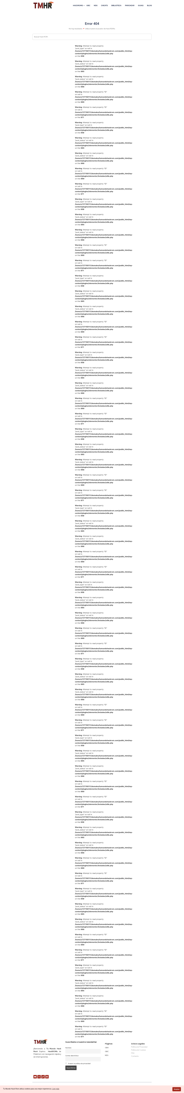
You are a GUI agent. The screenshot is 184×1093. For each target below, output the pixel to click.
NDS (95, 5)
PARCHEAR (129, 5)
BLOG (149, 5)
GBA (107, 1048)
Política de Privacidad (139, 1047)
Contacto (135, 1056)
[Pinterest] (47, 1076)
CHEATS (104, 5)
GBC (88, 5)
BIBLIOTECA (116, 5)
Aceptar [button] (177, 1089)
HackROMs (78, 5)
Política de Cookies (138, 1050)
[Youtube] (35, 1076)
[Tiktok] (43, 1076)
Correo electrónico (72, 1056)
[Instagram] (39, 1076)
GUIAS (140, 5)
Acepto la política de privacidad (79, 1063)
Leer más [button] (55, 1089)
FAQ (132, 1053)
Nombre (68, 1048)
